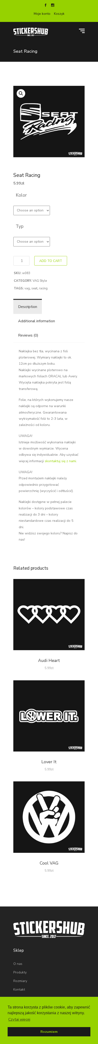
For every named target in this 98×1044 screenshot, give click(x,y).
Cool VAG (49, 863)
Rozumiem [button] (49, 1031)
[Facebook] (45, 6)
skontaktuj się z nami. (61, 461)
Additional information (36, 321)
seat (34, 288)
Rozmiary (20, 981)
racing (43, 288)
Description (27, 306)
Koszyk (59, 13)
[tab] (27, 307)
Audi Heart (49, 660)
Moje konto (42, 13)
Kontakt (19, 989)
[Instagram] (52, 6)
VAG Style (40, 281)
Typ (20, 226)
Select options (49, 615)
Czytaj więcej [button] (19, 1019)
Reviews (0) (28, 335)
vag (27, 288)
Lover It (49, 762)
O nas (17, 964)
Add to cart (50, 261)
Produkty (20, 972)
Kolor (21, 195)
